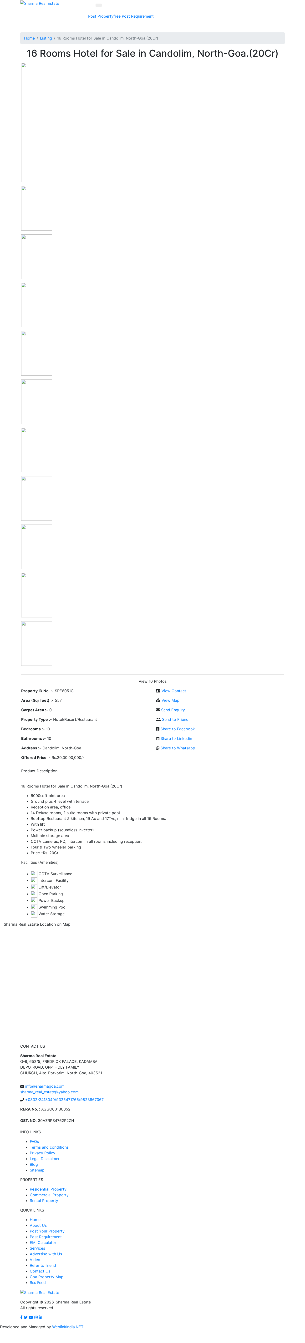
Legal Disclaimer (45, 1158)
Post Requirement (138, 16)
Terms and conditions (49, 1147)
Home (29, 38)
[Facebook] (21, 1317)
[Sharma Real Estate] (39, 2)
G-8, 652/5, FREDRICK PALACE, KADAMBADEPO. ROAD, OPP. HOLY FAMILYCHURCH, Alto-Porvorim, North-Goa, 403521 (61, 1064)
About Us (38, 1225)
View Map (170, 700)
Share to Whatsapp (178, 748)
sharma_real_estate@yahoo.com (49, 1092)
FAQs (34, 1141)
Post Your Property (47, 1231)
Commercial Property (49, 1194)
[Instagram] (36, 1317)
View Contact (174, 690)
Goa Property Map (46, 1276)
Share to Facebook (178, 729)
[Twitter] (26, 1317)
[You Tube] (31, 1317)
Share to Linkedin (176, 738)
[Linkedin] (40, 1317)
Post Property (104, 16)
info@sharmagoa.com (45, 1086)
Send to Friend (175, 719)
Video (35, 1259)
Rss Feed (38, 1282)
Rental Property (44, 1200)
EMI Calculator (43, 1242)
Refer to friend (43, 1265)
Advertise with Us (46, 1254)
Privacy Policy (42, 1153)
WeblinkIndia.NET (67, 1326)
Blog (34, 1164)
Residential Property (48, 1189)
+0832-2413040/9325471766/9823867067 (64, 1099)
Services (37, 1248)
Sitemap (37, 1170)
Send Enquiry (173, 709)
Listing (46, 38)
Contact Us (40, 1271)
